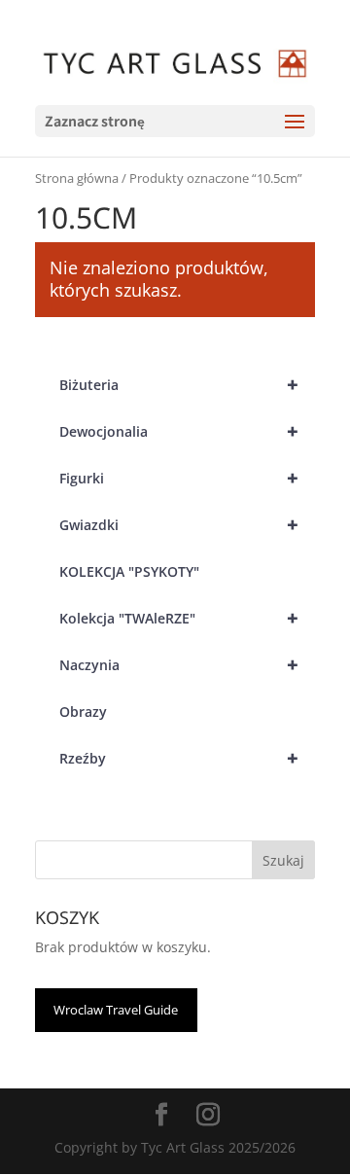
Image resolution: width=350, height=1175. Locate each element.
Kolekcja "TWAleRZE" (178, 618)
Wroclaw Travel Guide (115, 1009)
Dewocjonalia (178, 431)
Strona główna (77, 178)
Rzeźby (178, 758)
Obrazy (83, 711)
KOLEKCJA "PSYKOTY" (129, 571)
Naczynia (178, 665)
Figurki (178, 478)
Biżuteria (178, 385)
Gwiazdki (178, 525)
